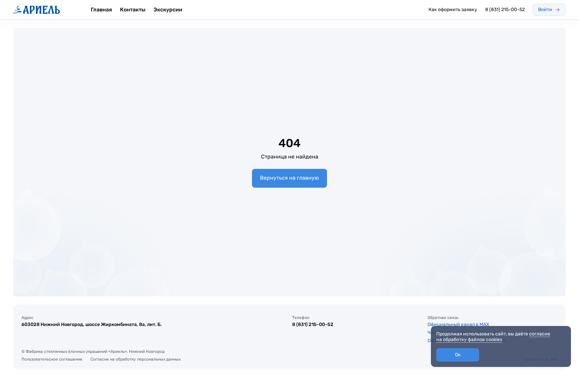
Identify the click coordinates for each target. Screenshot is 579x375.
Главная (101, 9)
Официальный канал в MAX (458, 324)
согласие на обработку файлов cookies (493, 336)
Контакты (132, 9)
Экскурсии (167, 9)
